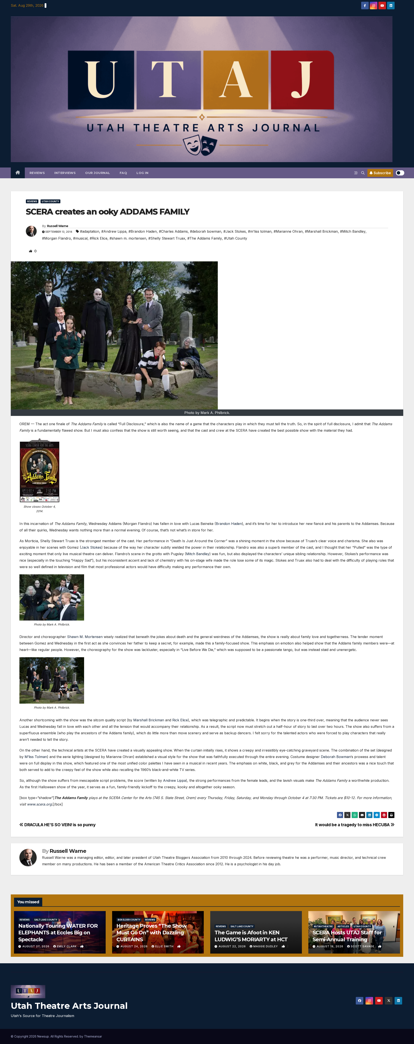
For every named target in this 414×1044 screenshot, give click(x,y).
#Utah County (235, 238)
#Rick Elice (98, 238)
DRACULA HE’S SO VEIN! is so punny (60, 824)
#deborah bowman (205, 231)
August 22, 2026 (233, 946)
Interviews (65, 173)
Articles (343, 926)
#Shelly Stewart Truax (166, 238)
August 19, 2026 (330, 946)
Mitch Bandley (197, 554)
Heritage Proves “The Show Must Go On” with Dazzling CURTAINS (151, 932)
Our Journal (97, 173)
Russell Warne (57, 226)
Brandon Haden (229, 523)
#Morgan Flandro (56, 238)
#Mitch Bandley (352, 231)
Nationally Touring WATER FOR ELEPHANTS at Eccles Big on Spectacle (57, 932)
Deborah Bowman (336, 757)
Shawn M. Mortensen (85, 637)
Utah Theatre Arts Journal (69, 1005)
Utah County (50, 201)
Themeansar (93, 1036)
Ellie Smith (164, 946)
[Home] (18, 172)
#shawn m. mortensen (128, 238)
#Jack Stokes (234, 231)
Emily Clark (67, 946)
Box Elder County (129, 919)
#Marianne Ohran (288, 231)
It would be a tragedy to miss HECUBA (353, 824)
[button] (363, 173)
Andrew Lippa (174, 780)
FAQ (123, 173)
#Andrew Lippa (113, 231)
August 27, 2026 (36, 946)
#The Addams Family (204, 238)
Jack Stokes (91, 547)
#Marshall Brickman (321, 231)
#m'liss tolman (259, 231)
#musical (80, 238)
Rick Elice (180, 720)
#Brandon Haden (143, 231)
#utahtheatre (323, 926)
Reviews (37, 173)
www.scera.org (39, 804)
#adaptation (89, 231)
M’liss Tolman (36, 757)
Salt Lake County (45, 919)
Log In (142, 173)
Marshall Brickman (148, 720)
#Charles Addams (173, 231)
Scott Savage (363, 946)
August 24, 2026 (135, 946)
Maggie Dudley (266, 946)
